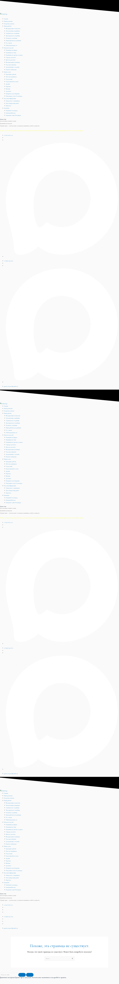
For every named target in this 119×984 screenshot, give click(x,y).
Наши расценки (8, 21)
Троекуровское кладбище (13, 36)
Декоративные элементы (12, 67)
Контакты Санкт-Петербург (13, 115)
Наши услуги (7, 72)
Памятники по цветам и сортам (14, 55)
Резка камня (9, 79)
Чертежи (8, 86)
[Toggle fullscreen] (17, 980)
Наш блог (8, 105)
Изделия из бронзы (11, 65)
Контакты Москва (11, 113)
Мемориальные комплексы (13, 28)
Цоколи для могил (10, 60)
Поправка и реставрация (12, 93)
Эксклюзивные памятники (13, 31)
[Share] (10, 980)
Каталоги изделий (8, 48)
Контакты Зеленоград (12, 110)
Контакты (6, 108)
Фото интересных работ (12, 103)
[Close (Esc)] (3, 980)
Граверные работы (11, 74)
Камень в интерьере (11, 69)
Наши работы (7, 26)
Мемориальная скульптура (13, 62)
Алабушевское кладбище (12, 33)
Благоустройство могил (12, 81)
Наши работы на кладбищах (13, 40)
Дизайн (8, 84)
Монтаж (8, 89)
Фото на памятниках (11, 77)
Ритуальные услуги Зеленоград (14, 96)
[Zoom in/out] (23, 980)
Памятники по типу (11, 52)
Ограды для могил (11, 57)
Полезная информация (10, 98)
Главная (6, 19)
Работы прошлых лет (11, 45)
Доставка (8, 91)
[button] (59, 16)
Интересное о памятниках (13, 101)
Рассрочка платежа (9, 24)
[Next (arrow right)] (10, 982)
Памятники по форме (11, 50)
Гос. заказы (9, 43)
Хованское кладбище (11, 38)
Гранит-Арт (3, 119)
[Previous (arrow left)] (3, 982)
